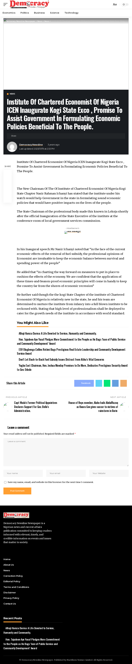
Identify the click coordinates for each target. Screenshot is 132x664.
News (12, 94)
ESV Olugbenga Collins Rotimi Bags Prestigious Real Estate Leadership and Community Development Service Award (71, 351)
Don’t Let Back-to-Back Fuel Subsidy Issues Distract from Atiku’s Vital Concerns (61, 359)
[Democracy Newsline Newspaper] (29, 4)
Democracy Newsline (31, 144)
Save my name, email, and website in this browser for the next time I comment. (51, 482)
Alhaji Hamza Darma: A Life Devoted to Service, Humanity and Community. (57, 333)
